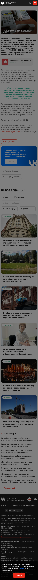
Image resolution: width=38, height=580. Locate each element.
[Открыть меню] (35, 3)
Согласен (19, 575)
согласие (22, 568)
